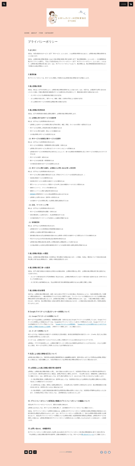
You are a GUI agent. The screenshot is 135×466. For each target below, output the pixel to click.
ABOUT (34, 33)
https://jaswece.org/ (109, 452)
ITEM (41, 33)
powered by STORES (65, 452)
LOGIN (123, 4)
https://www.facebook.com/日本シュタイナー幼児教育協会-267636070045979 (101, 452)
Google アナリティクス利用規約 (65, 324)
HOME (26, 33)
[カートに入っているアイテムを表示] (131, 4)
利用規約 (32, 194)
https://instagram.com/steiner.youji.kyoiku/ (105, 452)
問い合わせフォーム (87, 434)
